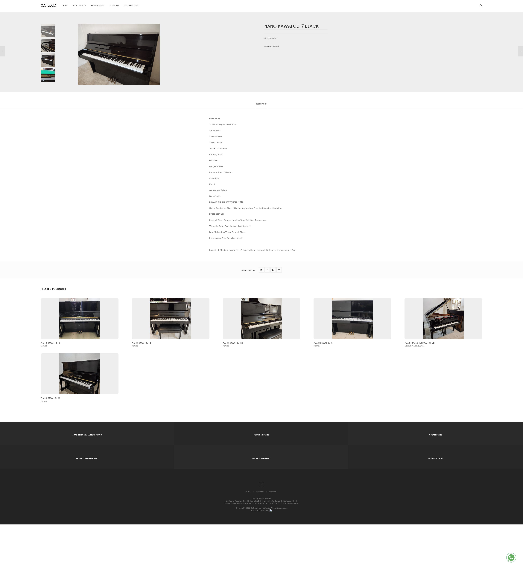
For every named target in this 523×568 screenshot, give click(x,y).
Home (65, 5)
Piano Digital (97, 5)
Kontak (272, 492)
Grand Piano (411, 345)
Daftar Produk (131, 5)
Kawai (276, 46)
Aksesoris (114, 5)
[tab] (261, 105)
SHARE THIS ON (248, 270)
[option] (168, 54)
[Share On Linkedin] (273, 270)
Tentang (260, 492)
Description (261, 104)
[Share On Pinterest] (279, 270)
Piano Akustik (79, 5)
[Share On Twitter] (261, 270)
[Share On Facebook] (267, 270)
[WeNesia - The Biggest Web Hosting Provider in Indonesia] (271, 510)
